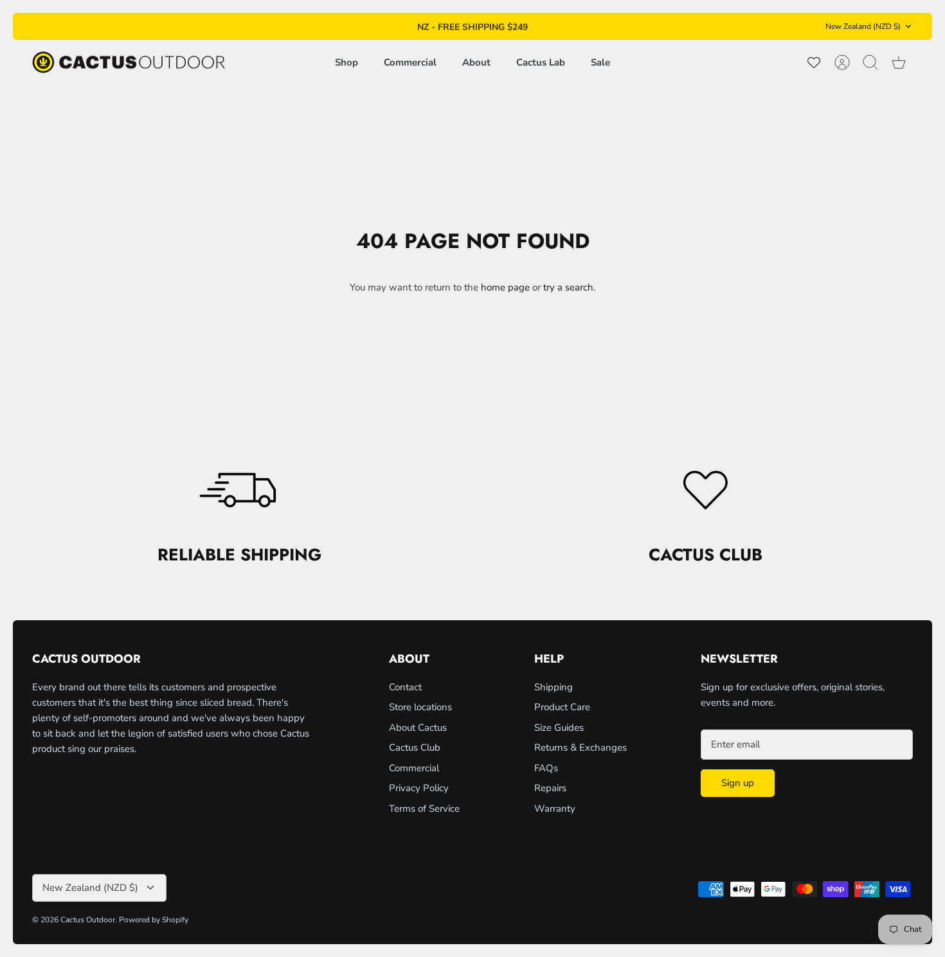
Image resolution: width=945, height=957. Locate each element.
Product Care (562, 707)
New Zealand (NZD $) (863, 26)
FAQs (546, 768)
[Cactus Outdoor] (128, 62)
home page (505, 287)
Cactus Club (414, 747)
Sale (600, 62)
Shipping (553, 687)
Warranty (554, 808)
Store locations (420, 707)
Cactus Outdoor (87, 920)
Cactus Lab (540, 62)
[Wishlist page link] (813, 62)
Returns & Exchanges (580, 747)
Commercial (410, 62)
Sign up (737, 782)
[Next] (610, 26)
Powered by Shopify (153, 920)
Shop (346, 62)
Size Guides (559, 727)
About (476, 62)
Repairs (550, 788)
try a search (568, 287)
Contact (405, 687)
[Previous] (334, 26)
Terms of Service (424, 808)
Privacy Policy (419, 788)
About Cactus (418, 727)
